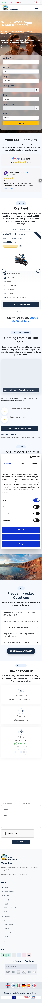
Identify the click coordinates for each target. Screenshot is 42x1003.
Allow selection (21, 537)
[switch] (36, 507)
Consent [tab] (7, 463)
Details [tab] (21, 463)
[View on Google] (6, 173)
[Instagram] (12, 2)
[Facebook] (15, 2)
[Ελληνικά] (13, 985)
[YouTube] (18, 2)
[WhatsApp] (2, 2)
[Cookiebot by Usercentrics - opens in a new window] (30, 457)
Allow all (21, 530)
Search (21, 123)
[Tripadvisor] (6, 2)
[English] (8, 985)
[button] (1, 180)
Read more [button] (8, 188)
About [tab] (34, 463)
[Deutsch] (23, 985)
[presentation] (4, 271)
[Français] (34, 985)
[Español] (29, 985)
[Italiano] (18, 985)
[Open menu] (36, 7)
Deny (21, 544)
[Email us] (25, 2)
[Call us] (21, 2)
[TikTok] (9, 2)
